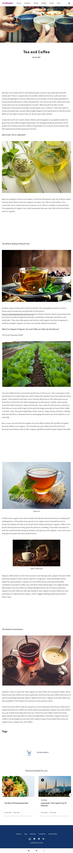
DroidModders (7, 3)
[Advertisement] (36, 77)
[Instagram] (30, 839)
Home (19, 3)
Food (52, 3)
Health (43, 3)
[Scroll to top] (44, 850)
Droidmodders (43, 752)
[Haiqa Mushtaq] (6, 780)
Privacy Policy (52, 834)
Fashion (27, 3)
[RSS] (43, 839)
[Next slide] (71, 795)
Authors (18, 834)
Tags (25, 834)
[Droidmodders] (29, 753)
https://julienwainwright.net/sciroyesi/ (18, 314)
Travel (36, 3)
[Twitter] (36, 850)
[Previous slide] (2, 795)
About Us (33, 834)
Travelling (44, 800)
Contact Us (42, 834)
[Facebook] (28, 850)
